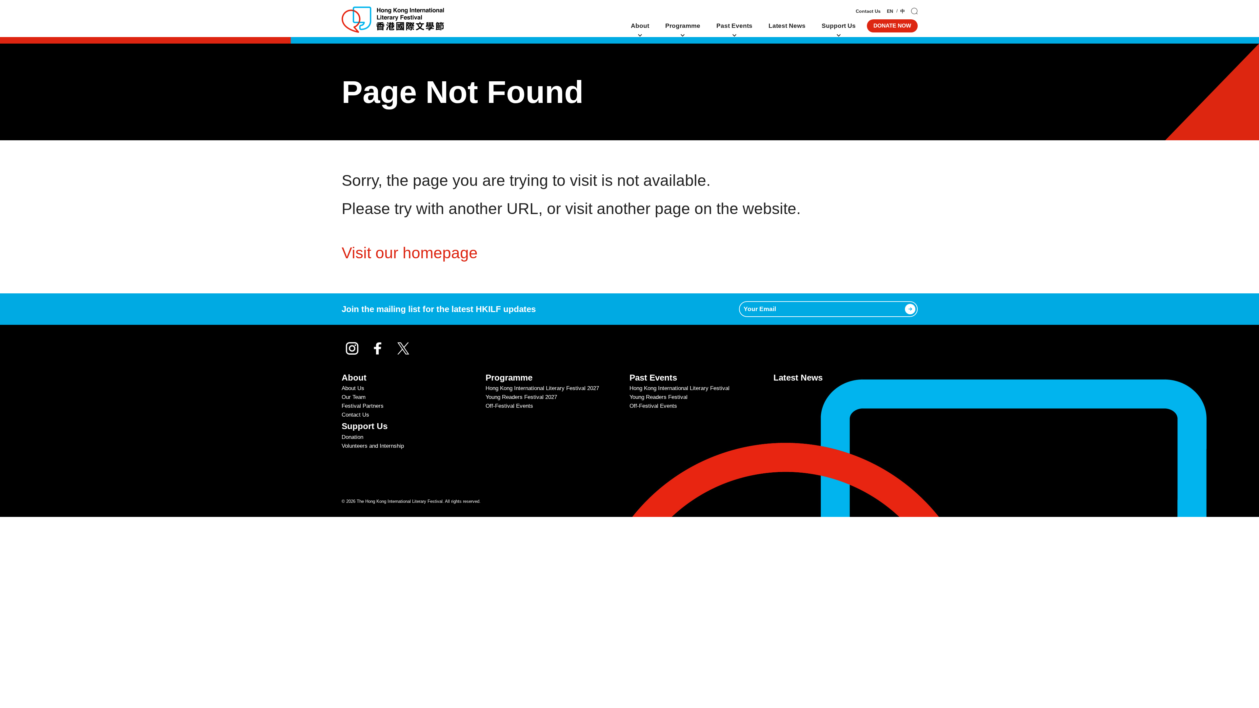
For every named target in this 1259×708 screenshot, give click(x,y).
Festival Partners (363, 406)
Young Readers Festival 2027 (521, 397)
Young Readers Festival (659, 397)
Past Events (734, 25)
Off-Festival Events (509, 406)
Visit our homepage (410, 253)
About (640, 25)
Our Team (354, 397)
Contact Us (868, 11)
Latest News (787, 25)
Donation (352, 437)
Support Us (839, 25)
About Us (353, 388)
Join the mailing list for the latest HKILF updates (439, 309)
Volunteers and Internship (373, 446)
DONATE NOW (892, 26)
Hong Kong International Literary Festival (679, 388)
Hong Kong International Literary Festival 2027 (542, 388)
